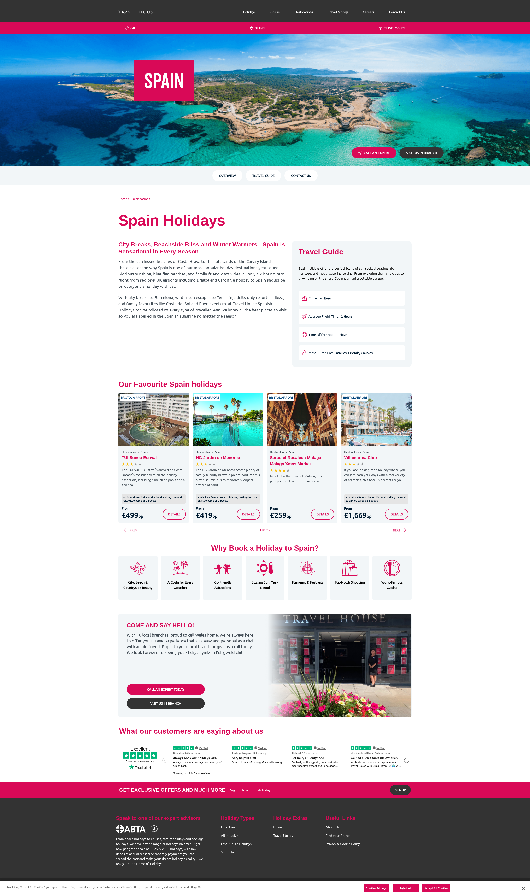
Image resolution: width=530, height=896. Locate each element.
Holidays (249, 12)
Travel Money (338, 12)
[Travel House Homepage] (137, 12)
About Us (332, 827)
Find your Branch (338, 835)
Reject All (406, 888)
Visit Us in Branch (421, 153)
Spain (144, 452)
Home (122, 199)
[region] (265, 888)
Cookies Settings (376, 888)
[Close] (523, 888)
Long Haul (228, 827)
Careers (368, 12)
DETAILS (177, 514)
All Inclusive (229, 835)
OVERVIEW (227, 175)
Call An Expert (377, 153)
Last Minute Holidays (236, 844)
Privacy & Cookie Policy (343, 844)
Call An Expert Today (165, 689)
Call (133, 28)
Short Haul (228, 852)
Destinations (304, 12)
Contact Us (397, 12)
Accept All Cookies (436, 888)
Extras (277, 827)
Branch (260, 28)
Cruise (275, 12)
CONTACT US (301, 175)
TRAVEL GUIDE (263, 175)
